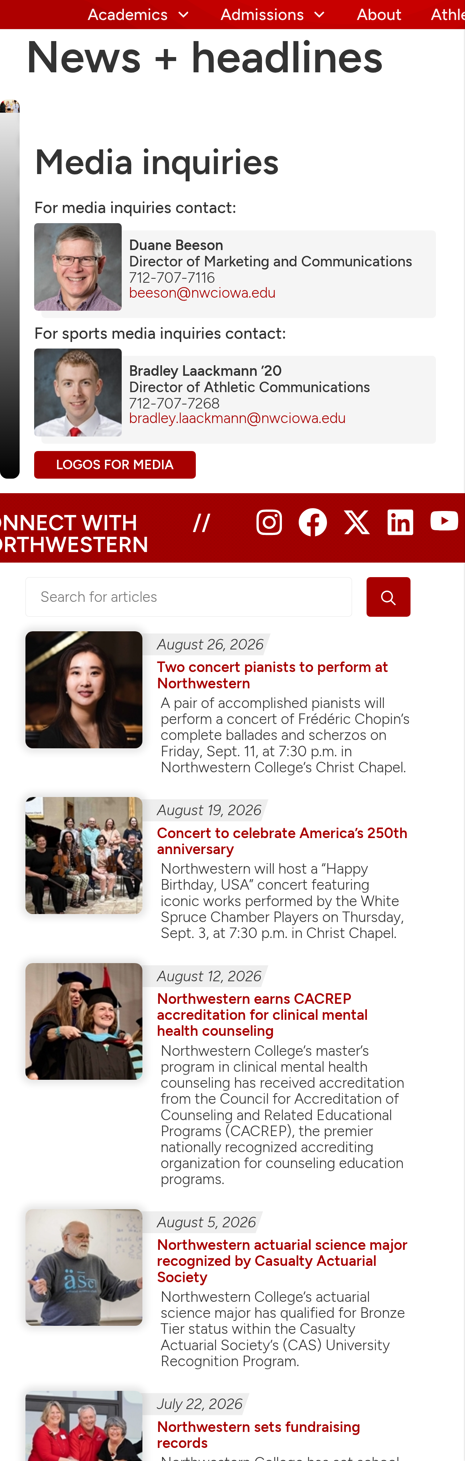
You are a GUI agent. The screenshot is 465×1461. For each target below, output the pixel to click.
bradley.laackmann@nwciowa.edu (237, 418)
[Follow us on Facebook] (312, 531)
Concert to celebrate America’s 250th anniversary (282, 841)
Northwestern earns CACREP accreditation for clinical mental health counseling (262, 1015)
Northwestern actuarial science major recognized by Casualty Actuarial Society (282, 1261)
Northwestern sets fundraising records (258, 1435)
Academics (128, 15)
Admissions (262, 15)
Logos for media (115, 464)
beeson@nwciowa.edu (202, 292)
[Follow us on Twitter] (356, 531)
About (379, 15)
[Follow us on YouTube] (444, 531)
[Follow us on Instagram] (269, 531)
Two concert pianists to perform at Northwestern (272, 675)
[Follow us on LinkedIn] (400, 531)
